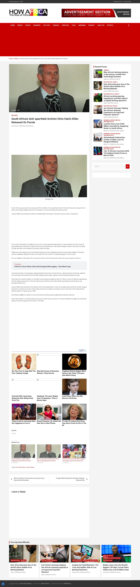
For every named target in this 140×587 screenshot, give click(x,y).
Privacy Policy (127, 1)
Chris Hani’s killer (20, 467)
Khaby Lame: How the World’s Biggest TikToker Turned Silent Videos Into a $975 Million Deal (116, 567)
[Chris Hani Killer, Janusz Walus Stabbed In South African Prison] (23, 451)
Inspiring (82, 25)
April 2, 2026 (107, 117)
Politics (46, 25)
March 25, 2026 (108, 158)
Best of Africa (108, 555)
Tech (74, 25)
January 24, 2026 (108, 572)
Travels (56, 25)
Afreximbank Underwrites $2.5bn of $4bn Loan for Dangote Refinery (114, 139)
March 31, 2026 (108, 131)
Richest (91, 25)
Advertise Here (117, 1)
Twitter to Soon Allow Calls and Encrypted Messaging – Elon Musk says (42, 266)
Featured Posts (109, 94)
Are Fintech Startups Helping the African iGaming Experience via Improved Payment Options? (116, 111)
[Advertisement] (70, 42)
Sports (110, 25)
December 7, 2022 (16, 126)
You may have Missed (19, 542)
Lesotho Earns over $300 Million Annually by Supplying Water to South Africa (116, 126)
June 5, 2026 (107, 91)
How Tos (101, 25)
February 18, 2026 (77, 572)
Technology (93, 560)
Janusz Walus (30, 467)
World (20, 25)
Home (12, 25)
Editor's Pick (108, 82)
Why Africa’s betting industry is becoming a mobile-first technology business (116, 74)
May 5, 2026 (107, 103)
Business (36, 25)
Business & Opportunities (112, 120)
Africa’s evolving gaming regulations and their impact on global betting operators (116, 98)
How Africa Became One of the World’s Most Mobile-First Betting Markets (116, 86)
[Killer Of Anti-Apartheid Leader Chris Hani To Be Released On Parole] (49, 451)
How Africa (116, 79)
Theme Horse (44, 583)
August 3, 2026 (108, 79)
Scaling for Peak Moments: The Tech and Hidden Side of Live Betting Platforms (85, 567)
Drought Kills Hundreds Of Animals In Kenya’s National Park (70, 479)
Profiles (65, 25)
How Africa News (28, 126)
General (106, 70)
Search (128, 166)
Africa (27, 25)
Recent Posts (101, 67)
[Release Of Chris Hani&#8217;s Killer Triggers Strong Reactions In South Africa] (74, 451)
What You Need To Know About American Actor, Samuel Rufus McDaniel (29, 479)
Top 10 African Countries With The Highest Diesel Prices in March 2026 (116, 153)
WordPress (67, 583)
